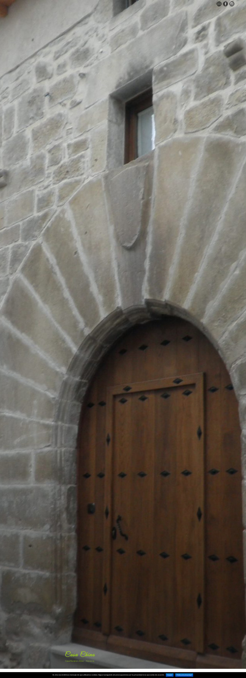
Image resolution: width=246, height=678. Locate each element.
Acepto (169, 675)
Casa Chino (80, 655)
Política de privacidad (184, 675)
